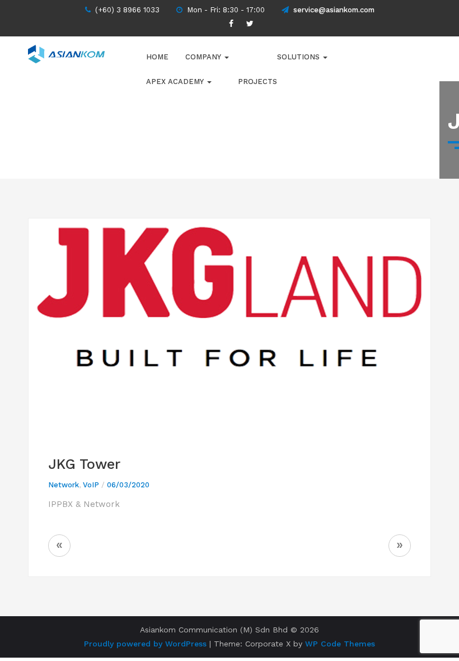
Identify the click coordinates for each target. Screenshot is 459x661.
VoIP (91, 485)
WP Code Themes (340, 643)
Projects (257, 81)
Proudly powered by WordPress (145, 643)
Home (157, 57)
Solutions (299, 57)
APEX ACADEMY (176, 81)
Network (63, 485)
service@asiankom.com (333, 10)
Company (204, 57)
